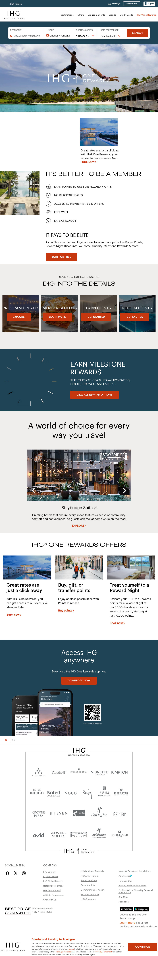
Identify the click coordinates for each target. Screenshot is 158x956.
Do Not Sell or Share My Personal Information (135, 891)
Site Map (123, 896)
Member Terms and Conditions (134, 871)
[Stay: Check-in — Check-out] (58, 35)
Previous (33, 490)
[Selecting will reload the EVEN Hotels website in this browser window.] (58, 813)
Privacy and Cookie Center (132, 885)
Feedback (123, 901)
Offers (80, 14)
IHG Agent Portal (52, 890)
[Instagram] (24, 873)
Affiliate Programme (53, 894)
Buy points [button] (65, 610)
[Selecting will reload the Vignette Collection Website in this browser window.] (99, 771)
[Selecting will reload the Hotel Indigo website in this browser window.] (37, 792)
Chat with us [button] (16, 4)
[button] (149, 4)
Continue (142, 946)
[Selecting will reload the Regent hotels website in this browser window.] (58, 771)
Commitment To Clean (92, 889)
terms (71, 948)
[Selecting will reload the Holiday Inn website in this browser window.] (99, 813)
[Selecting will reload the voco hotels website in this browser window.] (70, 792)
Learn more (127, 922)
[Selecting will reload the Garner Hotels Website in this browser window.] (119, 813)
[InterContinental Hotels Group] (13, 14)
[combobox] (27, 36)
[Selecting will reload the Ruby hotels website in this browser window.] (87, 792)
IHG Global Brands (52, 881)
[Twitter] (16, 873)
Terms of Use (125, 880)
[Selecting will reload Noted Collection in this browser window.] (53, 792)
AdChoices (124, 875)
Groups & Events (96, 14)
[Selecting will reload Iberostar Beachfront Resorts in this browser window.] (121, 792)
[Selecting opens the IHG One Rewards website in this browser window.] (79, 851)
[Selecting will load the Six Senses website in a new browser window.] (38, 771)
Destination (16, 30)
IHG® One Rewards (146, 14)
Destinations (67, 14)
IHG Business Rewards (92, 871)
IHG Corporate (88, 898)
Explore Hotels (50, 876)
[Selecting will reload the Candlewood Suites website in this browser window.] (119, 834)
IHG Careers (49, 871)
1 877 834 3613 (42, 911)
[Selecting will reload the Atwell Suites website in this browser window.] (58, 834)
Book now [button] (13, 614)
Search (137, 33)
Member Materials (90, 894)
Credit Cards (126, 14)
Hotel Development (53, 885)
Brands (112, 14)
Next (124, 490)
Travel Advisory (89, 880)
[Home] (6, 740)
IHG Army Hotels (89, 875)
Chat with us (49, 899)
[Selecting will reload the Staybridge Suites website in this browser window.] (79, 834)
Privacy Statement (103, 951)
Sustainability (88, 885)
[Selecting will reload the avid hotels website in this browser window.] (38, 834)
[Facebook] (8, 873)
